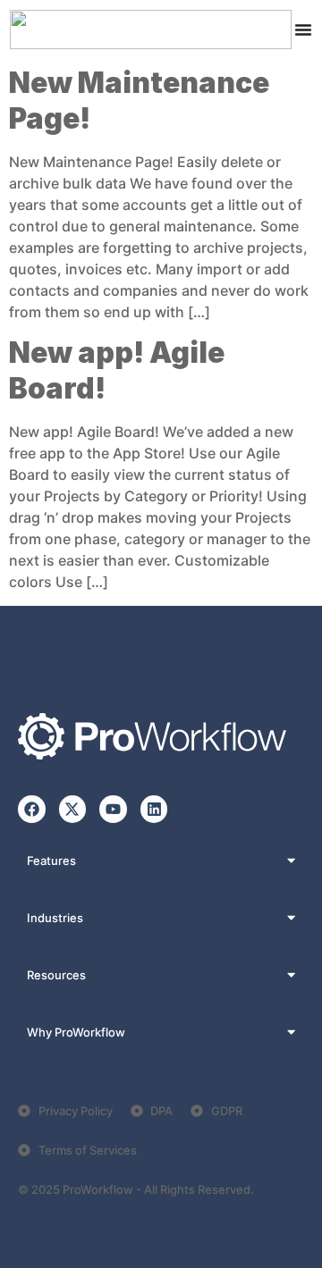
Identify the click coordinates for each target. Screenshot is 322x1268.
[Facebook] (32, 809)
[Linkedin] (154, 809)
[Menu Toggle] (303, 29)
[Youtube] (113, 809)
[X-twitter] (73, 809)
